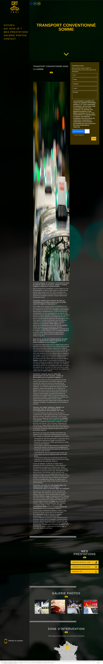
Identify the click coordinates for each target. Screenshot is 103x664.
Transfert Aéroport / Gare (81, 562)
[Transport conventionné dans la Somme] (51, 181)
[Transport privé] (74, 607)
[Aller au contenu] (66, 54)
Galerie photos (15, 35)
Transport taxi (77, 571)
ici (79, 127)
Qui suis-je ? (13, 28)
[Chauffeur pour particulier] (91, 607)
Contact (10, 39)
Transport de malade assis (81, 566)
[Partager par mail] (38, 3)
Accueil (9, 25)
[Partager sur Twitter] (35, 3)
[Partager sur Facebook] (31, 3)
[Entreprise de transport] (42, 607)
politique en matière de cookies (10, 662)
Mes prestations (16, 32)
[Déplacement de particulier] (58, 607)
